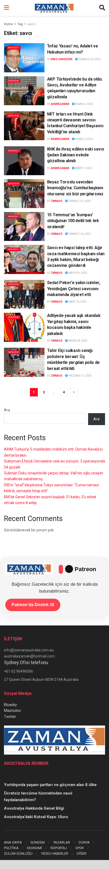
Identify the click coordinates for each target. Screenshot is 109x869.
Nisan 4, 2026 (84, 104)
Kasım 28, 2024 (77, 340)
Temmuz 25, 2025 (79, 201)
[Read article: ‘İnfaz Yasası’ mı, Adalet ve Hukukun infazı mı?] (24, 57)
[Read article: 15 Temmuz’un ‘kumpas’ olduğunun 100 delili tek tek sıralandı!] (24, 226)
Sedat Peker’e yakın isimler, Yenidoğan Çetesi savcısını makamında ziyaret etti (73, 288)
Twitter (10, 716)
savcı (31, 24)
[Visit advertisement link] (54, 864)
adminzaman (60, 104)
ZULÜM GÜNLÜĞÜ (18, 853)
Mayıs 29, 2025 (77, 272)
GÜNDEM (37, 842)
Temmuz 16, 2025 (79, 233)
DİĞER (82, 853)
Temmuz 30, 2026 (89, 59)
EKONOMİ (34, 848)
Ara (7, 410)
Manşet (13, 47)
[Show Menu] (6, 8)
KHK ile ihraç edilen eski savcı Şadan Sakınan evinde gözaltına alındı (75, 155)
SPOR (79, 848)
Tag (20, 24)
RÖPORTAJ (59, 848)
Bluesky (10, 705)
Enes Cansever (61, 59)
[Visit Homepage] (54, 8)
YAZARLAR (61, 842)
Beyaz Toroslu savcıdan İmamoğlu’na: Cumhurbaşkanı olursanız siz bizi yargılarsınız (75, 187)
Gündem (13, 81)
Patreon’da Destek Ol (33, 604)
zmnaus (56, 201)
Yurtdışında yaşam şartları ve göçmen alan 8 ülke (50, 784)
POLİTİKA (11, 848)
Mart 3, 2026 (83, 168)
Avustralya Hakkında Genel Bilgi (34, 808)
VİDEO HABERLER (54, 853)
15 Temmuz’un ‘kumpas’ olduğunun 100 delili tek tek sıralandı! (73, 220)
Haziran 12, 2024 (80, 375)
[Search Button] (102, 8)
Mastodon (12, 710)
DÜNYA (84, 842)
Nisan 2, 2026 (84, 139)
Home (8, 24)
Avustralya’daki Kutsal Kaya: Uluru (36, 816)
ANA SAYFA (13, 842)
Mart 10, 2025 (77, 301)
